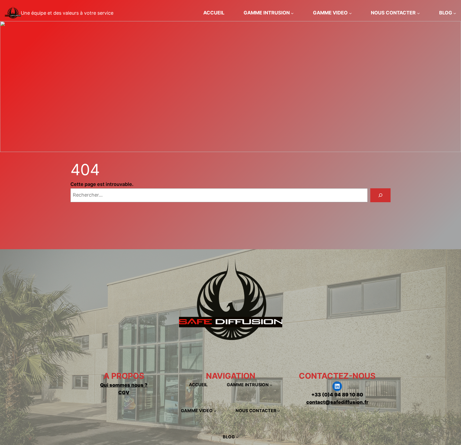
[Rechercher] (380, 195)
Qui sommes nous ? (124, 385)
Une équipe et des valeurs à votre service (67, 13)
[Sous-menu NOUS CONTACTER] (418, 12)
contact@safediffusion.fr (337, 402)
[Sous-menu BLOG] (454, 12)
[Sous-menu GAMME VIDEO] (350, 12)
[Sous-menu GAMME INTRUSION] (292, 12)
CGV (123, 392)
